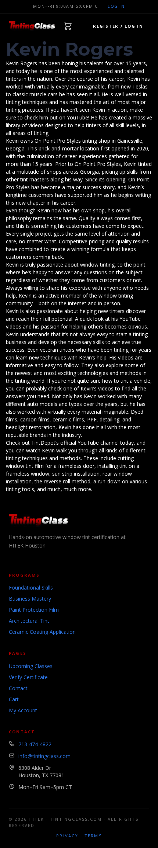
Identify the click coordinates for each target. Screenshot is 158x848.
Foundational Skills (31, 587)
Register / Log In (118, 26)
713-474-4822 (34, 744)
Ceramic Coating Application (42, 631)
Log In (116, 6)
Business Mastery (30, 598)
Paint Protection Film (34, 609)
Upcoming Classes (31, 666)
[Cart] (68, 26)
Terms (93, 835)
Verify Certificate (28, 677)
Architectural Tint (29, 620)
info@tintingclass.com (44, 756)
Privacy (67, 835)
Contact (18, 688)
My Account (23, 710)
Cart (14, 699)
